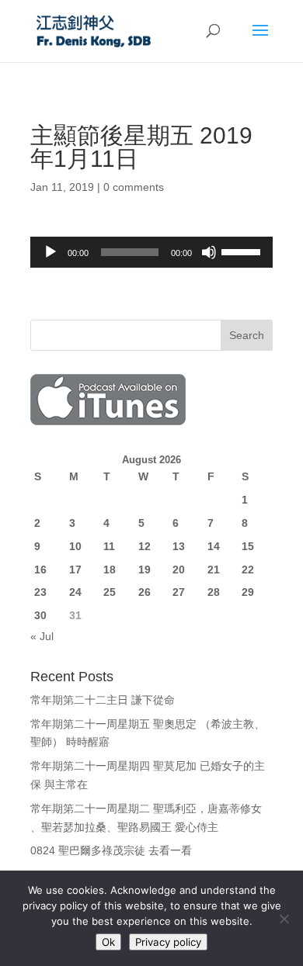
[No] (283, 918)
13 (178, 546)
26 (144, 592)
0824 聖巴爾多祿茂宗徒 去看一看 (111, 850)
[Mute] (209, 252)
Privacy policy (168, 942)
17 (75, 569)
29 (248, 592)
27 (178, 592)
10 (75, 546)
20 (178, 569)
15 (248, 546)
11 (109, 546)
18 (109, 569)
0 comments (133, 187)
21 (213, 569)
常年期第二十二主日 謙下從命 (102, 700)
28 (213, 592)
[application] (151, 252)
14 (213, 546)
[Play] (50, 252)
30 (40, 615)
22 (248, 569)
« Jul (42, 636)
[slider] (243, 251)
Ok (108, 942)
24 (75, 592)
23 (40, 592)
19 (144, 569)
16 (40, 569)
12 (144, 546)
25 (109, 592)
